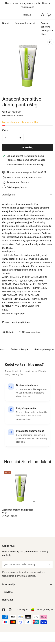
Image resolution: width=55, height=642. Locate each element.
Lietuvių (21, 609)
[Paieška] (42, 15)
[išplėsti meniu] (4, 15)
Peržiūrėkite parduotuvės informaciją (25, 164)
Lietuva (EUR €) (42, 609)
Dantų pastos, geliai (25, 23)
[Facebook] (3, 609)
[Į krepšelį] (34, 501)
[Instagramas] (10, 609)
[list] (27, 65)
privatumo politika (26, 576)
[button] (49, 15)
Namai (5, 23)
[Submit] (48, 564)
